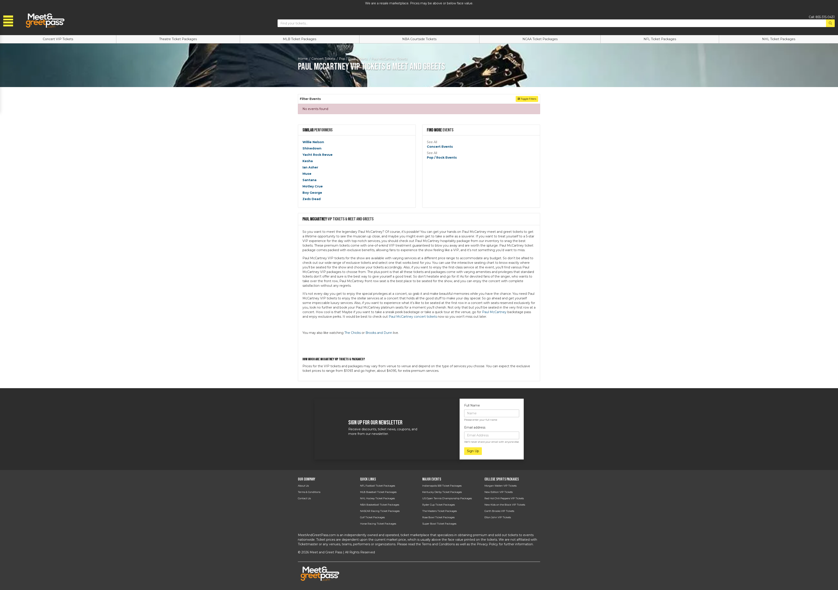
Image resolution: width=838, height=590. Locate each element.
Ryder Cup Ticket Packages (438, 504)
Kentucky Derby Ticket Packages (442, 492)
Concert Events (440, 147)
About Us (303, 485)
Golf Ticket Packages (372, 517)
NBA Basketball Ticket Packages (379, 504)
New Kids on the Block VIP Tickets (504, 504)
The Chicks (352, 333)
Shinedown (311, 148)
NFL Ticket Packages (660, 39)
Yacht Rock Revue (317, 155)
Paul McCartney (494, 312)
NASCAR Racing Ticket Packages (380, 511)
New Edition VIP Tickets (498, 492)
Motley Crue (312, 186)
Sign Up (473, 451)
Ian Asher (310, 167)
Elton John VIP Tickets (497, 517)
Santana (309, 180)
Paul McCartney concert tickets (413, 317)
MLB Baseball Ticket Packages (378, 492)
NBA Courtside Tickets (419, 39)
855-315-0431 (825, 17)
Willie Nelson (313, 142)
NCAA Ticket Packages (540, 39)
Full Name (472, 405)
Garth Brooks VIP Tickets (499, 511)
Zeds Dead (311, 199)
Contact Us (304, 498)
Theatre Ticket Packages (178, 39)
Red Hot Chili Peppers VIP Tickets (504, 498)
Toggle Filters (528, 98)
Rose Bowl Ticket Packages (438, 517)
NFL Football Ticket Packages (377, 485)
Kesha (307, 161)
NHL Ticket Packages (778, 39)
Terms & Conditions (309, 492)
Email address (474, 427)
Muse (306, 174)
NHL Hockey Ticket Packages (377, 498)
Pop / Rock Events (442, 158)
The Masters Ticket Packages (439, 511)
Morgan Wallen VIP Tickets (500, 485)
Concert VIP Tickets (58, 39)
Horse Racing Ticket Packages (378, 523)
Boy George (312, 193)
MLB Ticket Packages (299, 39)
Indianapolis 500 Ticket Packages (442, 485)
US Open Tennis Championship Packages (447, 498)
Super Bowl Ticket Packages (439, 523)
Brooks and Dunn (379, 333)
